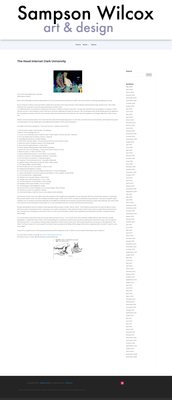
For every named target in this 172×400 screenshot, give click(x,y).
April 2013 (129, 266)
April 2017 (129, 180)
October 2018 (130, 158)
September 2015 (131, 213)
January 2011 (130, 335)
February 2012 (130, 299)
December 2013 (131, 244)
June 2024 (129, 128)
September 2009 (131, 354)
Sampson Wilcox (45, 383)
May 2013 (129, 263)
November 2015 (131, 208)
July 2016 (129, 194)
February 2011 (130, 332)
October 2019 (130, 136)
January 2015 (130, 219)
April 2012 (129, 293)
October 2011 (130, 310)
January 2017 (130, 186)
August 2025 (130, 106)
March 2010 (130, 351)
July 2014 (129, 224)
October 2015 (130, 211)
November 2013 (131, 247)
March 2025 (130, 120)
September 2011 (131, 313)
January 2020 (130, 131)
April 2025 (129, 117)
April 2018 (129, 164)
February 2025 (130, 122)
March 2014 (130, 235)
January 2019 (130, 156)
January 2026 (130, 95)
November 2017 (131, 172)
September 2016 (131, 191)
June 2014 (129, 227)
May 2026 (129, 87)
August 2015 (130, 216)
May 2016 (129, 197)
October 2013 (130, 249)
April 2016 (129, 200)
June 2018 (129, 161)
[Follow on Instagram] (122, 383)
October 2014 (130, 222)
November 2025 (131, 100)
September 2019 (131, 139)
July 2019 (129, 145)
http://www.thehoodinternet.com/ (50, 235)
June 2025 (129, 111)
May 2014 (129, 230)
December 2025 (131, 98)
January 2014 (130, 241)
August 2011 (130, 315)
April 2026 (129, 89)
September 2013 (131, 252)
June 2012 (129, 288)
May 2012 (129, 291)
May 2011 (129, 324)
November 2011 (131, 307)
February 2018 (130, 167)
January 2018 (130, 169)
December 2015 (131, 205)
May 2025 (129, 114)
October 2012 (130, 277)
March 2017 (130, 183)
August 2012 (130, 282)
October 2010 (130, 343)
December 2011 (131, 304)
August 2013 (130, 255)
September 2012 (131, 280)
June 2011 (129, 321)
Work (85, 45)
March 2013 (130, 269)
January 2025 (130, 125)
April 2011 (129, 326)
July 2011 (129, 318)
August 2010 (130, 348)
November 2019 (131, 133)
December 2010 (131, 337)
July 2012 (129, 285)
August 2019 (130, 142)
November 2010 (131, 340)
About (93, 45)
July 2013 (129, 258)
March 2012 (130, 296)
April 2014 (129, 233)
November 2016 (131, 189)
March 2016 (130, 202)
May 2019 (129, 150)
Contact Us (68, 383)
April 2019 (129, 153)
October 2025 (130, 103)
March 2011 (129, 329)
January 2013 (130, 274)
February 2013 (130, 271)
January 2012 (130, 302)
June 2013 (129, 260)
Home (78, 45)
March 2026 (130, 92)
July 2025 (129, 109)
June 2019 (129, 147)
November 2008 (131, 357)
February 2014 (130, 238)
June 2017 (129, 178)
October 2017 (130, 175)
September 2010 (131, 346)
